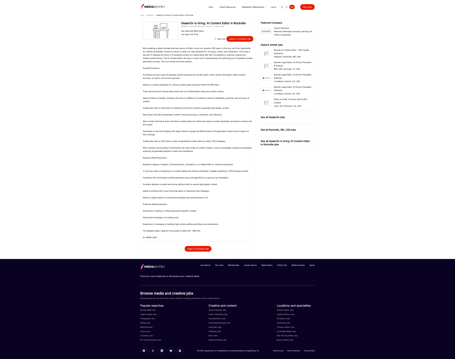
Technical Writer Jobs (217, 319)
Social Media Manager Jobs (219, 323)
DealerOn (150, 15)
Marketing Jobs (146, 327)
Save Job (221, 39)
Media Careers (298, 265)
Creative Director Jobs (285, 314)
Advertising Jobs (283, 323)
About (312, 265)
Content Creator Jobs (285, 310)
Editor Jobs (213, 336)
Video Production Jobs (217, 310)
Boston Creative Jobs (285, 340)
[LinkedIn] (161, 350)
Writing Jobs (145, 323)
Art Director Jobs (283, 319)
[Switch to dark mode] (286, 7)
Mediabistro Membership (253, 7)
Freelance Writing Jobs (217, 340)
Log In (273, 7)
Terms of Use (278, 351)
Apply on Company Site (239, 39)
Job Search (205, 265)
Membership (233, 265)
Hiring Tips (282, 265)
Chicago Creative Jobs (285, 327)
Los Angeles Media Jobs (286, 331)
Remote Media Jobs (148, 310)
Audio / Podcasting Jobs (218, 314)
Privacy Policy (309, 351)
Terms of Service (293, 351)
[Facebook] (143, 350)
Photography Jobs (147, 319)
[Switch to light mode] (282, 7)
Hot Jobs (219, 265)
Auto (292, 7)
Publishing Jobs (215, 331)
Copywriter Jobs (215, 327)
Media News (266, 265)
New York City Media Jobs (287, 336)
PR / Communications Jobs (150, 340)
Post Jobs (307, 7)
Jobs (210, 7)
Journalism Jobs (146, 336)
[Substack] (179, 350)
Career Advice (250, 265)
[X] (152, 350)
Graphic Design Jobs (148, 314)
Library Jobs (145, 331)
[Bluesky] (170, 350)
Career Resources (227, 7)
